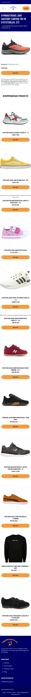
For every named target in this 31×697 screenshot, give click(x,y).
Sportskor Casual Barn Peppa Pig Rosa (15, 250)
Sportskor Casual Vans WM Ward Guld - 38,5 (15, 180)
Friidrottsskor (11, 64)
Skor (17, 64)
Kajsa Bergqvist (8, 666)
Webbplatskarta (15, 694)
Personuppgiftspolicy (23, 692)
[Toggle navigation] (3, 8)
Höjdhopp (6, 663)
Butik (26, 8)
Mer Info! (15, 73)
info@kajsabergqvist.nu (6, 2)
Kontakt (9, 692)
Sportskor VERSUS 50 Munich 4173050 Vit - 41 (16, 132)
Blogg (5, 672)
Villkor (14, 692)
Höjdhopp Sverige (9, 669)
